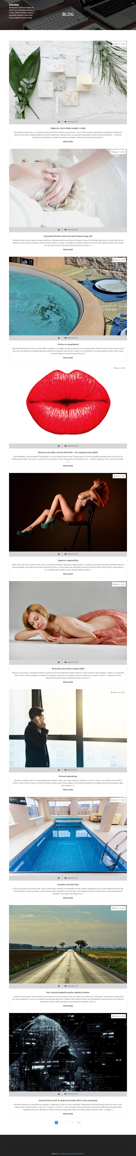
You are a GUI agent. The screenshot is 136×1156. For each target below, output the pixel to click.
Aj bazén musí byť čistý (68, 884)
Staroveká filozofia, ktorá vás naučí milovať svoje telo (68, 236)
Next (78, 1122)
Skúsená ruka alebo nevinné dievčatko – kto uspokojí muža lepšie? (68, 452)
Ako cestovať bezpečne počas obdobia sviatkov (68, 992)
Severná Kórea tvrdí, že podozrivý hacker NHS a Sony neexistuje (68, 1100)
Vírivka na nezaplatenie (68, 344)
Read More (68, 141)
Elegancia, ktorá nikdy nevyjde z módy (68, 128)
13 (72, 1122)
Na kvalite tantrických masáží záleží (68, 668)
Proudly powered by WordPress (71, 1153)
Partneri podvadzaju (68, 776)
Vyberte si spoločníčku (68, 560)
